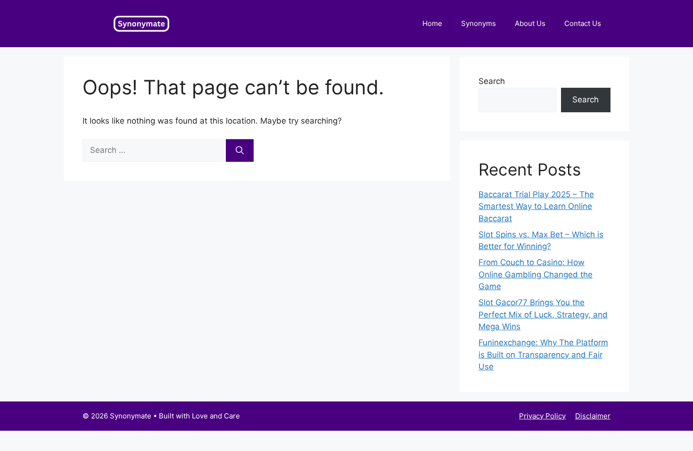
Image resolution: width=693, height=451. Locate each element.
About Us (530, 23)
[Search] (240, 150)
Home (432, 23)
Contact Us (582, 23)
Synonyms (478, 23)
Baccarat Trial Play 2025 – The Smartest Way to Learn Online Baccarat (536, 206)
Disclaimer (592, 415)
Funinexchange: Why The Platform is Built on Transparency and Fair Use (543, 354)
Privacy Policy (542, 415)
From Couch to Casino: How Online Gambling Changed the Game (535, 274)
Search (491, 81)
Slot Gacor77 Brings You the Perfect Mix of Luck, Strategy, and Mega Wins (543, 314)
